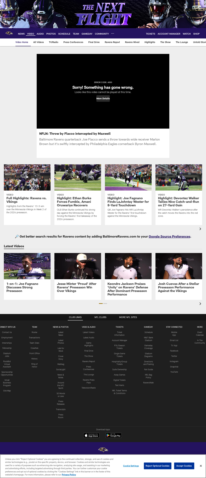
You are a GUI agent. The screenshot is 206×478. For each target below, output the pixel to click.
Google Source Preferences (169, 236)
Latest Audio (88, 337)
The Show (88, 356)
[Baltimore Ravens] (103, 450)
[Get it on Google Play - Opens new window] (113, 437)
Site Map (7, 390)
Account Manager (119, 340)
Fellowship (7, 348)
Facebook (174, 351)
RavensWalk (148, 382)
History (34, 358)
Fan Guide (148, 369)
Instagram (174, 361)
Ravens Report (88, 361)
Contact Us (7, 332)
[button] (103, 98)
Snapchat (174, 367)
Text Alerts (119, 385)
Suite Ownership (119, 369)
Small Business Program (7, 383)
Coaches (34, 348)
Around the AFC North (60, 385)
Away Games (119, 375)
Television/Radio (89, 388)
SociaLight (60, 369)
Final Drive (88, 351)
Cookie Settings (131, 465)
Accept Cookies (184, 465)
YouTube (174, 372)
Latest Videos (88, 332)
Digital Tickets (119, 380)
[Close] (200, 465)
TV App (174, 345)
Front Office (34, 353)
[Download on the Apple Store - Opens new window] (91, 435)
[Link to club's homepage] (9, 33)
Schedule (149, 332)
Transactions (34, 337)
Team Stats (34, 343)
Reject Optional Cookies (158, 465)
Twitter (174, 356)
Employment (7, 337)
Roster (34, 332)
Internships (7, 343)
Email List (174, 340)
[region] (103, 466)
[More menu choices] (112, 33)
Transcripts (61, 409)
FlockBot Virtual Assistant (7, 364)
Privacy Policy (69, 474)
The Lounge (89, 374)
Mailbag (60, 364)
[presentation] (201, 229)
